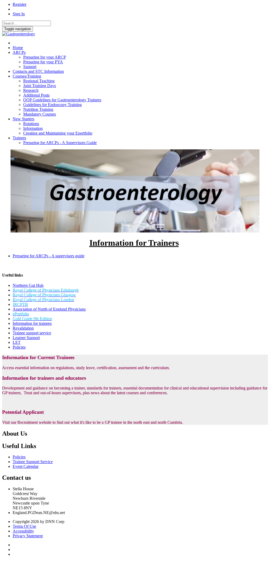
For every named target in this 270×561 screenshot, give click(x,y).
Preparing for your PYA (43, 62)
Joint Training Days (39, 85)
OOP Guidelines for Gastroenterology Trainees (62, 100)
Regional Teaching (39, 81)
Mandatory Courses (39, 114)
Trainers (19, 138)
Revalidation (23, 328)
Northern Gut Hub (28, 285)
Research (30, 90)
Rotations (31, 123)
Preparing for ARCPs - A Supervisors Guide (60, 142)
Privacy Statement (28, 536)
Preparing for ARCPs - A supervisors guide (48, 256)
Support (29, 66)
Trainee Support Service (33, 461)
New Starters (23, 119)
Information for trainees (32, 323)
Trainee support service (32, 333)
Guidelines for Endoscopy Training (52, 104)
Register (19, 4)
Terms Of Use (24, 526)
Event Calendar (25, 466)
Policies (19, 347)
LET (17, 342)
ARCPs (19, 52)
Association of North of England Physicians (49, 309)
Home (18, 47)
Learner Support (26, 337)
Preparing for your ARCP (44, 57)
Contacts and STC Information (38, 71)
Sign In (19, 14)
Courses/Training (27, 76)
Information (33, 128)
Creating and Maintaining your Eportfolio (57, 133)
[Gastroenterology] (18, 34)
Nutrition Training (38, 109)
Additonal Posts (36, 95)
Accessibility (23, 531)
